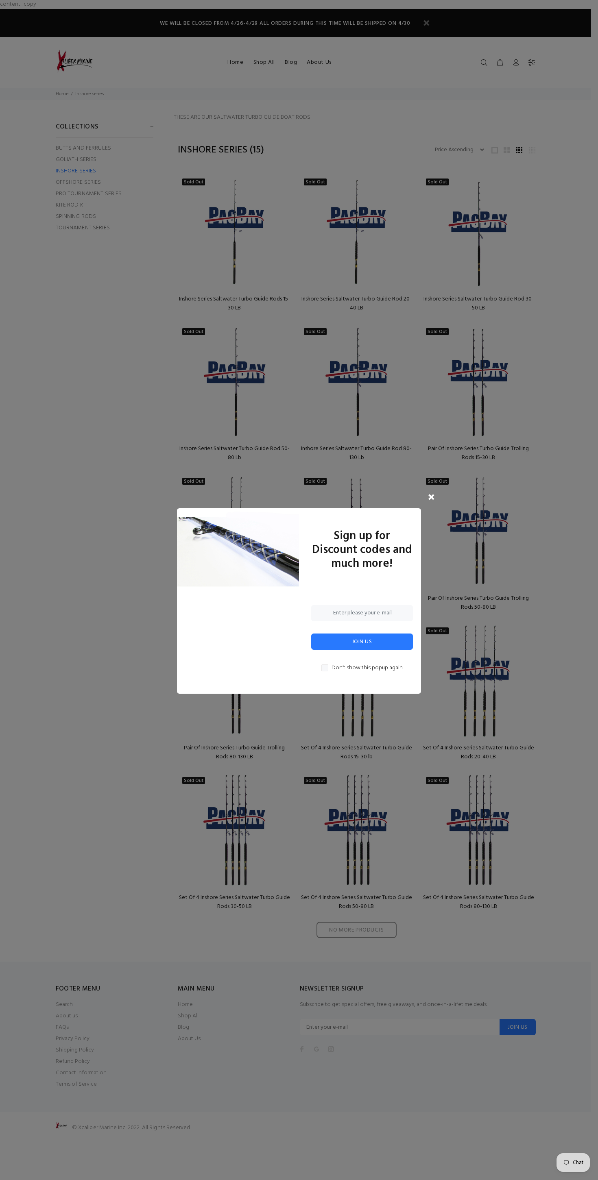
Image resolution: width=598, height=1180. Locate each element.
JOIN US (362, 642)
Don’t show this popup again (367, 668)
